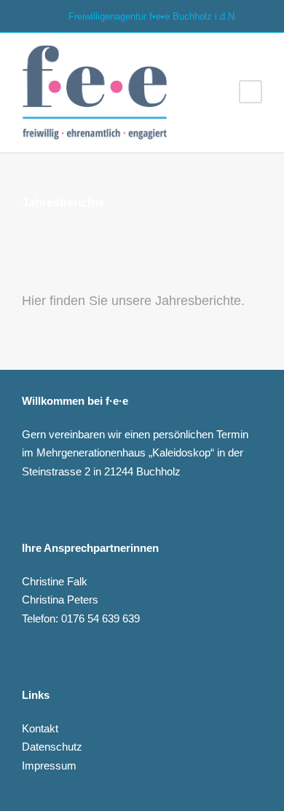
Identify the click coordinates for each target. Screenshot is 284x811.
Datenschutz (52, 746)
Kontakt (40, 728)
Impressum (49, 765)
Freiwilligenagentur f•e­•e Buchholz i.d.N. (151, 16)
